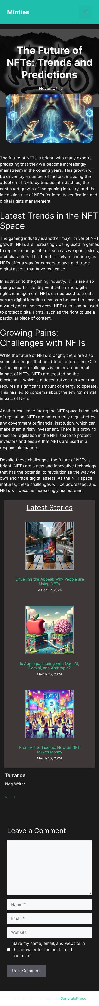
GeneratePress (73, 998)
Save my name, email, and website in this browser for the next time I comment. (48, 949)
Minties (18, 12)
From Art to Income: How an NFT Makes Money (49, 749)
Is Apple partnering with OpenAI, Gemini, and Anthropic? (49, 665)
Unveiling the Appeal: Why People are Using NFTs (49, 581)
